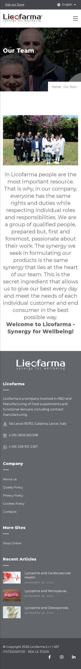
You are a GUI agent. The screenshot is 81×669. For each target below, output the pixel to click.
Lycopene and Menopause (45, 591)
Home (56, 87)
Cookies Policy (13, 503)
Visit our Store (14, 4)
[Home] (22, 18)
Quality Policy (13, 487)
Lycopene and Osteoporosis (46, 608)
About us (10, 479)
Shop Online (12, 543)
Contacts (9, 512)
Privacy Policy (13, 495)
